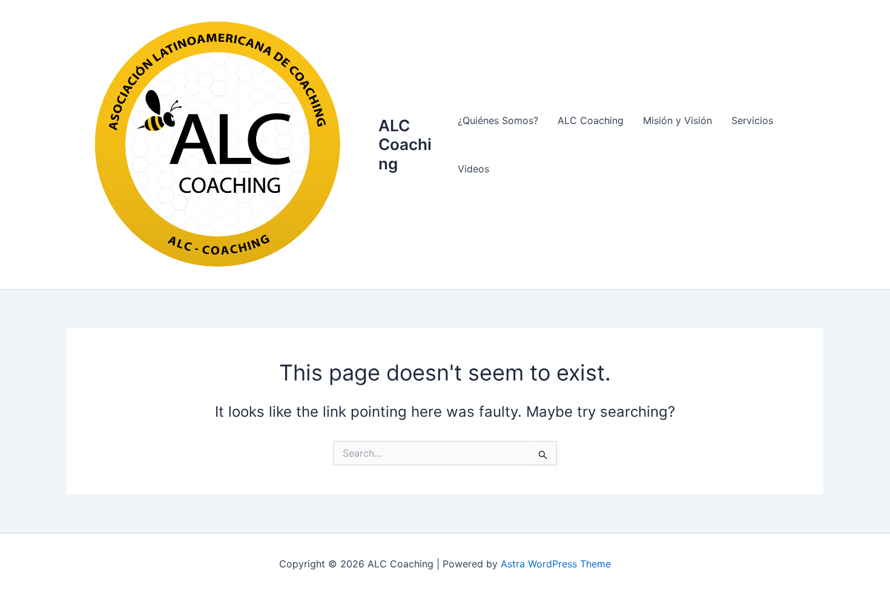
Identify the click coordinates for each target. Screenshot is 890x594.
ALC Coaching (405, 144)
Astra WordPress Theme (556, 564)
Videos (473, 169)
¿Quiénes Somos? (498, 120)
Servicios (752, 120)
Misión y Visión (677, 120)
